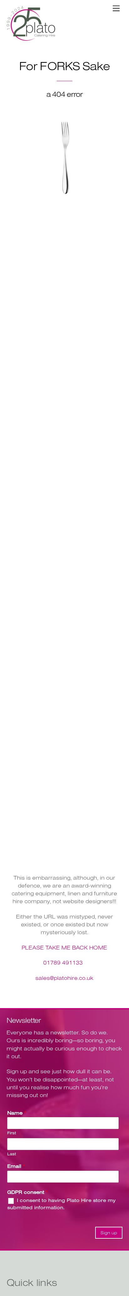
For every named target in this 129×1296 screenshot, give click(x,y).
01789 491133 (63, 962)
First (11, 1132)
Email (16, 1166)
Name (16, 1113)
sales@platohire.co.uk (64, 977)
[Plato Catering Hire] (31, 38)
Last (11, 1153)
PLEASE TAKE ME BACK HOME (64, 947)
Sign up (109, 1233)
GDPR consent (27, 1192)
